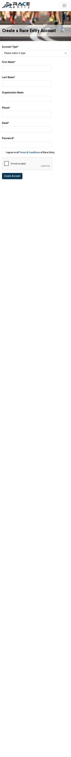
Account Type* (10, 46)
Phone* (6, 107)
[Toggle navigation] (64, 5)
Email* (5, 123)
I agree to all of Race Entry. (30, 152)
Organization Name (13, 92)
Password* (8, 138)
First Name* (9, 62)
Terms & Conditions (29, 152)
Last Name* (8, 77)
